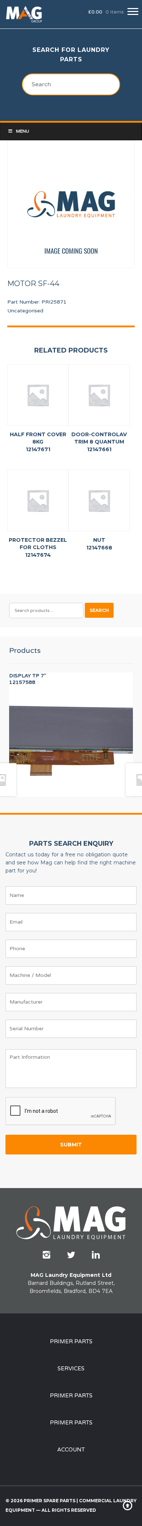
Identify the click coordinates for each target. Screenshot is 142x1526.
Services (71, 1368)
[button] (133, 11)
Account (71, 1449)
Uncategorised (25, 311)
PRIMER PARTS (71, 1341)
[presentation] (60, 1111)
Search (99, 610)
